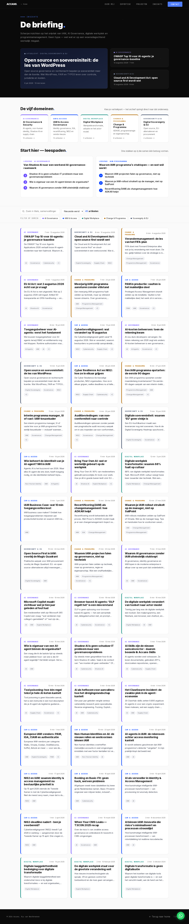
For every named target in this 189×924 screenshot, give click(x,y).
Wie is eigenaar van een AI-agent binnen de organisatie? (59, 182)
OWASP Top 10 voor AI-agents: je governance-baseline (44, 238)
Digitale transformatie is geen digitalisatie (144, 868)
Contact (175, 4)
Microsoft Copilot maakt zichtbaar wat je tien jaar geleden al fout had (39, 605)
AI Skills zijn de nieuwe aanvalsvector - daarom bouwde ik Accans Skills (140, 649)
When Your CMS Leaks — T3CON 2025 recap (90, 824)
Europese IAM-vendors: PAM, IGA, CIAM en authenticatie (43, 735)
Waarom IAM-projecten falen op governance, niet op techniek (132, 175)
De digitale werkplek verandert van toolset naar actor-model (144, 603)
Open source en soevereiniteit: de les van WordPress (44, 372)
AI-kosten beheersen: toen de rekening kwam (144, 331)
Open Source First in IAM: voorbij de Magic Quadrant (41, 555)
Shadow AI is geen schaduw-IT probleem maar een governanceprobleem (56, 175)
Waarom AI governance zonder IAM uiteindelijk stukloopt (59, 187)
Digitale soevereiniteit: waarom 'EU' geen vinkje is (145, 417)
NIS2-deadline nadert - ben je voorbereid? (42, 824)
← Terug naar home (159, 916)
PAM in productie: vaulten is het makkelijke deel (143, 285)
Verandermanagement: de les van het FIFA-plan (144, 240)
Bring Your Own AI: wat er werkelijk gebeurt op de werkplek (90, 464)
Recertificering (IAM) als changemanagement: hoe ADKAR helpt (131, 190)
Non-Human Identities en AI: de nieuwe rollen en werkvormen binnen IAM (94, 737)
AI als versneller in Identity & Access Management (143, 779)
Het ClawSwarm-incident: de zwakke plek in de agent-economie (143, 693)
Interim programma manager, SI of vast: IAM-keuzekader (44, 417)
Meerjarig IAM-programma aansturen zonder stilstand (91, 285)
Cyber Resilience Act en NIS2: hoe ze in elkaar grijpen (93, 372)
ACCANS (12, 4)
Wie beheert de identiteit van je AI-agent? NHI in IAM (44, 462)
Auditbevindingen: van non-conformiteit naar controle (92, 417)
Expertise (125, 4)
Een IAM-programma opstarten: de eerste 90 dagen (145, 372)
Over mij (109, 4)
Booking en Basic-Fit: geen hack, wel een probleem (91, 779)
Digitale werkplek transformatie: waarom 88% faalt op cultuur (143, 464)
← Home (24, 4)
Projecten (141, 4)
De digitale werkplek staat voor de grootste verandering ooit (94, 868)
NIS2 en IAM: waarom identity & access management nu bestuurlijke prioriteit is (44, 781)
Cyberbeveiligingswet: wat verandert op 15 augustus (91, 331)
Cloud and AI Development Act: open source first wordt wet (94, 238)
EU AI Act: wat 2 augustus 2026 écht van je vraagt (44, 285)
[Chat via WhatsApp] (181, 916)
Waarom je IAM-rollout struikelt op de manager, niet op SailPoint (134, 183)
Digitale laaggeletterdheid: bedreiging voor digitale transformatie (41, 869)
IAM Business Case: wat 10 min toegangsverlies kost (43, 506)
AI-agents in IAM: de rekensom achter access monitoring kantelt (144, 737)
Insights (157, 4)
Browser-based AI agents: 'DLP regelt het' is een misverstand (94, 603)
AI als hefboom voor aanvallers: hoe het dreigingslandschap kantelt (94, 693)
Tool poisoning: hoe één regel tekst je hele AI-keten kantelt (43, 691)
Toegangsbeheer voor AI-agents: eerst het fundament (42, 331)
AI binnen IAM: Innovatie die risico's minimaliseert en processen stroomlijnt (143, 825)
